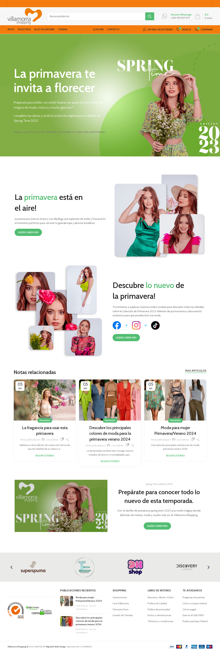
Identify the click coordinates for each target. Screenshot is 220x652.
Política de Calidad (157, 603)
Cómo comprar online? (195, 603)
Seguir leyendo (44, 456)
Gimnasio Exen (121, 609)
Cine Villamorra (121, 603)
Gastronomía (120, 597)
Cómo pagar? (189, 609)
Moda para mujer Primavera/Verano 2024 (89, 599)
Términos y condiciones (160, 621)
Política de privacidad (159, 609)
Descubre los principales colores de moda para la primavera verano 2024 (110, 433)
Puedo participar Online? (195, 621)
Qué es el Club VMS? (193, 615)
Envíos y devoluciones (159, 615)
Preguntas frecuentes (194, 597)
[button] (61, 505)
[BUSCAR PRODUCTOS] (149, 16)
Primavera (44, 420)
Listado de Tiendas (123, 615)
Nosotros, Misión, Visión (161, 597)
